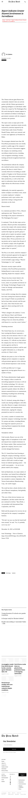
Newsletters (21, 782)
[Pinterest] (25, 63)
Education (4, 775)
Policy (20, 789)
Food (3, 779)
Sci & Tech (8, 20)
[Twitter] (10, 777)
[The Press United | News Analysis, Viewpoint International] (16, 2)
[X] (11, 63)
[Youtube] (10, 782)
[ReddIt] (15, 63)
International (22, 780)
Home (3, 20)
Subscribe (14, 749)
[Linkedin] (22, 63)
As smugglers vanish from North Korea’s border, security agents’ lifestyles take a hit (8, 668)
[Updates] (4, 54)
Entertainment (5, 777)
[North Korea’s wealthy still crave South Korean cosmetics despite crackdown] (8, 678)
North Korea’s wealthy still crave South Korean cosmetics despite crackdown (7, 686)
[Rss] (10, 784)
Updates (10, 54)
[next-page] (5, 695)
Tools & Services (22, 784)
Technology (8, 573)
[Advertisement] (14, 37)
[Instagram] (10, 781)
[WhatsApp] (18, 63)
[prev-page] (3, 695)
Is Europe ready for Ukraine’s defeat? (13, 618)
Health (3, 781)
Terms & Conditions (21, 786)
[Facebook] (8, 63)
